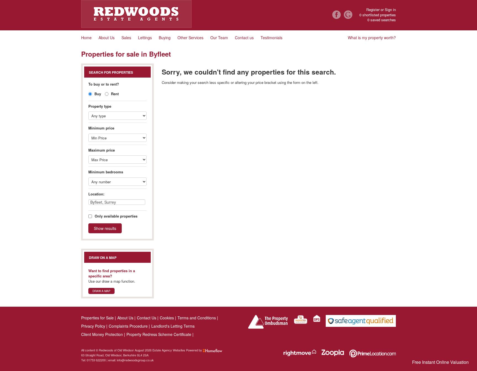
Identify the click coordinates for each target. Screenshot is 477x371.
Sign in (390, 9)
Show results (105, 228)
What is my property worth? (372, 37)
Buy (97, 93)
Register (373, 9)
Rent (114, 93)
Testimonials (271, 37)
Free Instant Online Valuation (440, 362)
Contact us (244, 37)
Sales (126, 37)
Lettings (145, 37)
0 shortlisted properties (377, 14)
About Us (107, 37)
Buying (165, 37)
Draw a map (101, 291)
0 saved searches (381, 19)
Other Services (190, 37)
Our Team (219, 37)
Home (86, 37)
